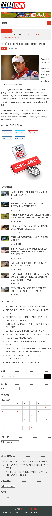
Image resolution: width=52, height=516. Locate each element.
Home (8, 498)
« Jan (4, 428)
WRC (19, 35)
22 (10, 419)
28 (3, 424)
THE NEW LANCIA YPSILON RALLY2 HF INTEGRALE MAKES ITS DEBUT (27, 205)
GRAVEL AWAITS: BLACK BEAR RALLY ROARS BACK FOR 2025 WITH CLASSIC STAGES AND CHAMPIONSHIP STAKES (30, 277)
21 (2, 419)
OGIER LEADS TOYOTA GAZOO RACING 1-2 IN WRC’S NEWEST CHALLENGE (29, 227)
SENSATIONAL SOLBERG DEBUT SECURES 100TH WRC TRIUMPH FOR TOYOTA (28, 289)
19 (38, 415)
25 (31, 419)
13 (45, 411)
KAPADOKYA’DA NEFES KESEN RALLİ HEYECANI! (23, 362)
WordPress (14, 512)
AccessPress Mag (31, 512)
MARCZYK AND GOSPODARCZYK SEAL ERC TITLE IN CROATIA (28, 306)
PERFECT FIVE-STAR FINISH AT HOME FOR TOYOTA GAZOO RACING (29, 264)
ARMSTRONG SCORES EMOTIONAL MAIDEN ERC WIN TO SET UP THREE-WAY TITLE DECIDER (31, 216)
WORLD (12, 35)
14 (2, 415)
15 (10, 415)
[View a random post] (3, 23)
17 (24, 415)
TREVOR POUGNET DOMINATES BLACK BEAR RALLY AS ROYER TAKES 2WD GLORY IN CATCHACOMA (30, 251)
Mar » (32, 428)
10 (24, 411)
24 (24, 419)
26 (39, 419)
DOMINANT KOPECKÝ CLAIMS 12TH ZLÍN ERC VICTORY (25, 331)
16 (17, 415)
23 (17, 419)
